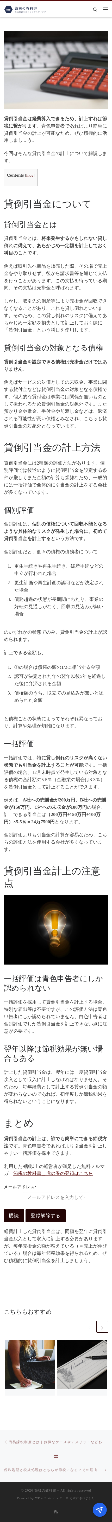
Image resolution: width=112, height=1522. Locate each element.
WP (37, 1498)
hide (29, 175)
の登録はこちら (53, 1173)
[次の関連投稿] (102, 1327)
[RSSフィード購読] (56, 1512)
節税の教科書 (45, 1490)
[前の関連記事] (89, 1327)
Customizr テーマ (56, 1498)
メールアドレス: (20, 1187)
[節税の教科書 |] (25, 8)
